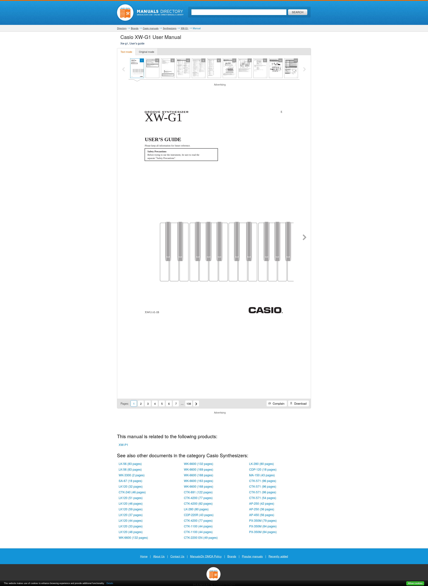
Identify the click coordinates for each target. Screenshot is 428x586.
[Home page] (125, 12)
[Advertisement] (214, 90)
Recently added (278, 556)
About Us (159, 556)
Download (299, 403)
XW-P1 (123, 444)
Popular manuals (252, 556)
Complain (278, 403)
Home (143, 556)
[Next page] (304, 238)
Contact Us (177, 556)
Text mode (126, 51)
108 (188, 403)
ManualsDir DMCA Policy (206, 556)
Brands (231, 556)
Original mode (146, 51)
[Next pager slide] (304, 69)
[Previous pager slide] (123, 69)
